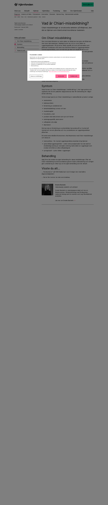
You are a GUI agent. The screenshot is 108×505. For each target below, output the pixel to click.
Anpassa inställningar (36, 76)
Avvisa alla (61, 76)
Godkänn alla (73, 76)
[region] (54, 66)
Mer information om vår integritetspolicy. (59, 71)
